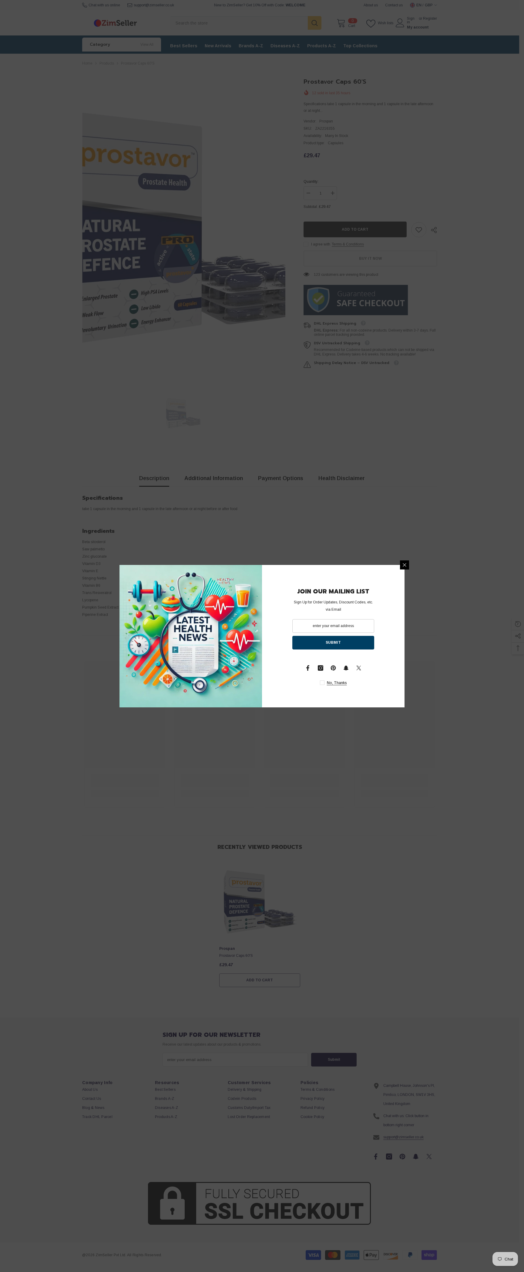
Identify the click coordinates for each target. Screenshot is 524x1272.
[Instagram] (320, 668)
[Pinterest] (333, 668)
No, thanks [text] (337, 683)
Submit (333, 642)
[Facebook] (307, 668)
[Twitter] (358, 668)
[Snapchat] (346, 668)
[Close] (404, 564)
